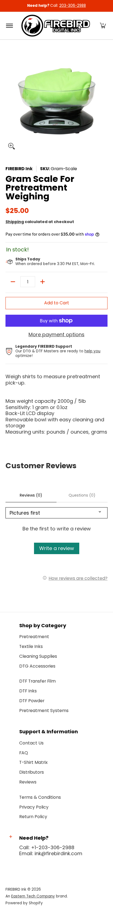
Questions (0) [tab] (82, 495)
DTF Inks (28, 691)
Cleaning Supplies (38, 656)
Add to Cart (56, 303)
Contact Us (31, 743)
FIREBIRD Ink (19, 169)
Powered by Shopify (24, 903)
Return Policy (33, 816)
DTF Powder (31, 701)
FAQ (23, 753)
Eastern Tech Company (33, 896)
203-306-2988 (72, 5)
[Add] (42, 282)
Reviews (27, 782)
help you (92, 351)
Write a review (56, 548)
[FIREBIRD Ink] (55, 26)
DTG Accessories (37, 666)
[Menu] (9, 25)
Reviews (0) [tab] (31, 495)
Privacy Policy (34, 807)
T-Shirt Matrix (33, 762)
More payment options (56, 335)
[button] (103, 25)
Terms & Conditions (40, 797)
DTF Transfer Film (37, 681)
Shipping (14, 221)
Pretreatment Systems (44, 710)
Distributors (31, 772)
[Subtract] (12, 282)
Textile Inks (31, 646)
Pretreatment (34, 636)
